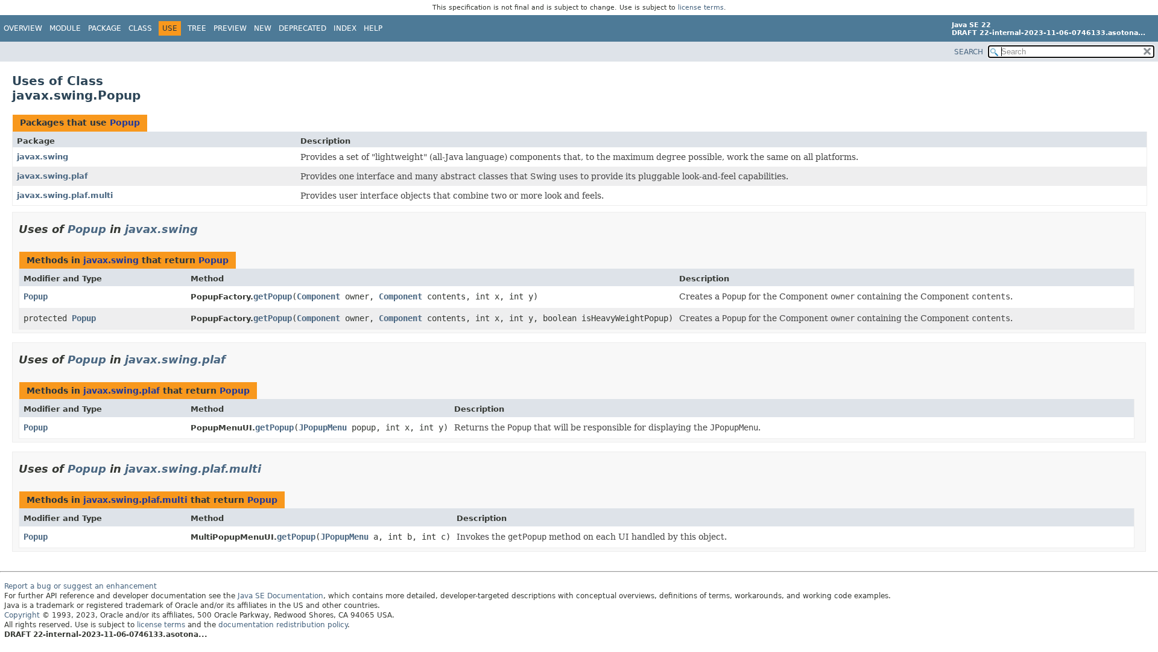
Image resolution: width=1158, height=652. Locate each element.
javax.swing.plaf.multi (65, 195)
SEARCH (968, 52)
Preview (230, 28)
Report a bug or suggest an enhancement (80, 586)
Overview (23, 28)
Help (373, 28)
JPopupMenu (323, 427)
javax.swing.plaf (52, 176)
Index (345, 28)
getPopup (272, 296)
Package (104, 28)
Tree (197, 28)
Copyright (22, 615)
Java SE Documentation (280, 596)
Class (140, 28)
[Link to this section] (206, 229)
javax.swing (42, 156)
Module (65, 28)
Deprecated (302, 28)
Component (318, 296)
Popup (125, 122)
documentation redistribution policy (282, 625)
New (262, 28)
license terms (701, 7)
